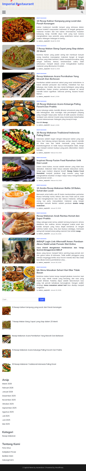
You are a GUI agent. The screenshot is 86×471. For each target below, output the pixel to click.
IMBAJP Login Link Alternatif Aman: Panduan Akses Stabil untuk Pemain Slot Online (60, 242)
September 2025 (9, 408)
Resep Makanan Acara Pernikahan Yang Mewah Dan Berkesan (58, 77)
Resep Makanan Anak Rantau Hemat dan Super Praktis (58, 217)
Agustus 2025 (8, 412)
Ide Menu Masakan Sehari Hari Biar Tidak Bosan (58, 271)
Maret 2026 (7, 384)
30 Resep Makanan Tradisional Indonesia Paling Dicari (58, 134)
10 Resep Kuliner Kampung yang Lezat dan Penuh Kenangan (59, 22)
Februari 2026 (7, 388)
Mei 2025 (6, 424)
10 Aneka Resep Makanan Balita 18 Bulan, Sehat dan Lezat (59, 189)
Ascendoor (40, 468)
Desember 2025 (9, 396)
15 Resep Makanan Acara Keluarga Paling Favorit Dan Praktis (59, 105)
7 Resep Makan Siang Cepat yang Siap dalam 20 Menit (60, 49)
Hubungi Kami (8, 460)
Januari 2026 (7, 392)
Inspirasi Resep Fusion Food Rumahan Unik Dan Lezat (59, 161)
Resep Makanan (41, 18)
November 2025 (9, 400)
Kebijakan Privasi (9, 452)
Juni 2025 (6, 420)
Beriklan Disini (7, 456)
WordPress (59, 468)
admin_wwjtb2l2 (44, 41)
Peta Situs (6, 448)
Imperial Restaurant (18, 4)
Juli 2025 (6, 416)
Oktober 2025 (8, 404)
